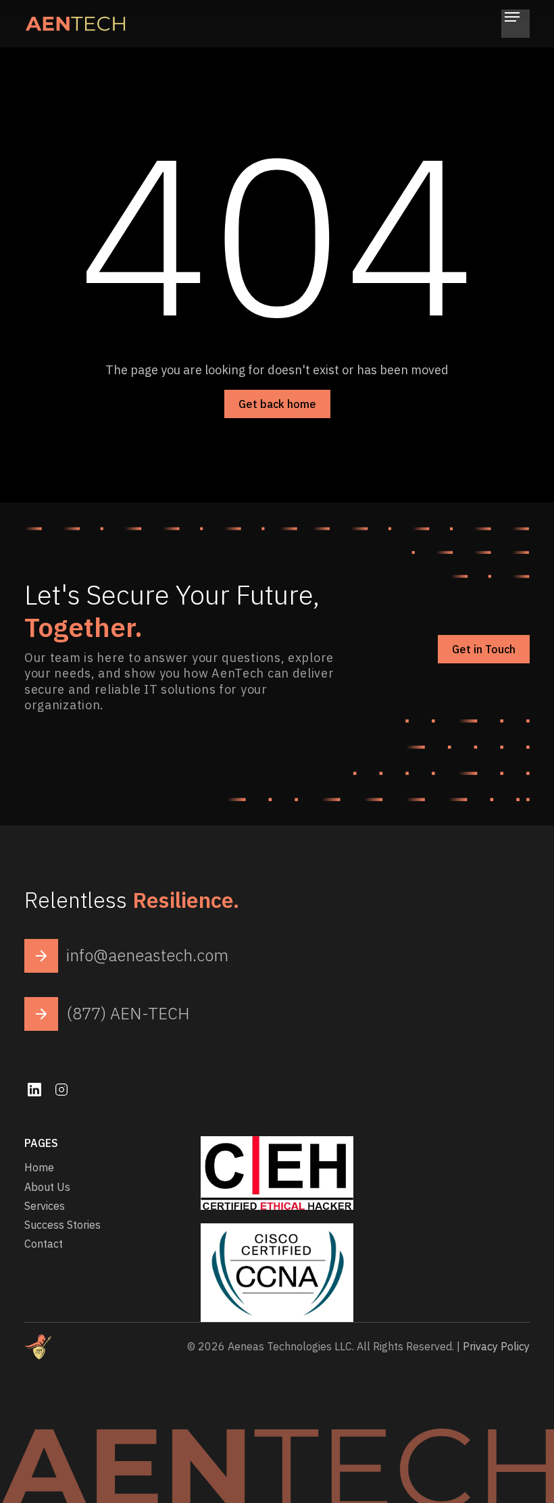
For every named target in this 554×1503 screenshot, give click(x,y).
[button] (515, 23)
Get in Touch (483, 649)
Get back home (277, 404)
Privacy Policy (496, 1346)
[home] (75, 24)
